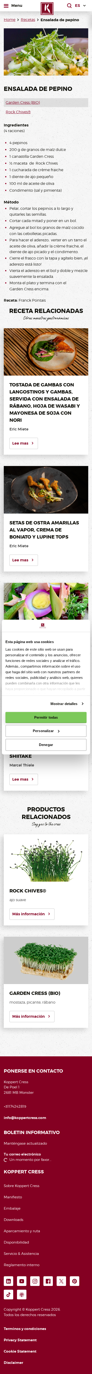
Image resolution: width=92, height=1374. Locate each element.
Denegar (46, 745)
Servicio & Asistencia (21, 1254)
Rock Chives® (18, 112)
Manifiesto (13, 1197)
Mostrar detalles (64, 704)
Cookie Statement (20, 1351)
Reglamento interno (21, 1265)
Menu (16, 5)
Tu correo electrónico (22, 1154)
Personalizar (43, 731)
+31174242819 (15, 1106)
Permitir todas (46, 717)
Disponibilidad (16, 1242)
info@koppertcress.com (25, 1117)
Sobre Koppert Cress (21, 1186)
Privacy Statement (20, 1340)
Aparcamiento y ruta (22, 1231)
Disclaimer (13, 1362)
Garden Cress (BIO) (23, 102)
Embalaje (12, 1208)
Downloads (13, 1220)
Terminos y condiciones (25, 1328)
